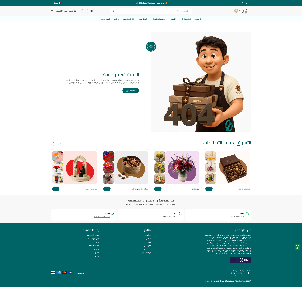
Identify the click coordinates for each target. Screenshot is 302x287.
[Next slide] (53, 143)
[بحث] (113, 11)
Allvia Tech (242, 281)
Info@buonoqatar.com (102, 216)
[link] (210, 156)
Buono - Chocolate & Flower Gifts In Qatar (219, 281)
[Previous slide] (60, 143)
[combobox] (151, 11)
